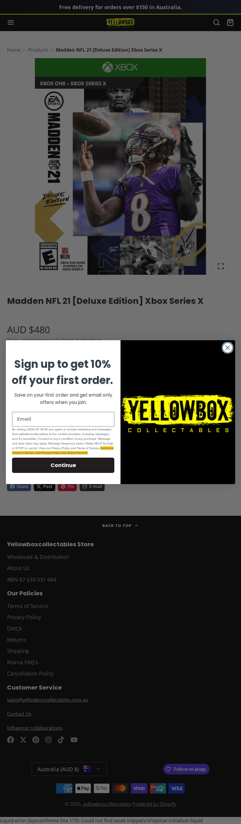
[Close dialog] (227, 348)
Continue (63, 465)
